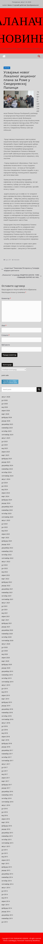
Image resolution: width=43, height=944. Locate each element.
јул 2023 (5, 524)
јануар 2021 (6, 627)
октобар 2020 (7, 637)
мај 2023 (5, 531)
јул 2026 (5, 400)
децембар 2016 (7, 791)
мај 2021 (5, 613)
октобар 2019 (7, 678)
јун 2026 (5, 404)
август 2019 (6, 685)
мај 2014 (5, 898)
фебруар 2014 (7, 908)
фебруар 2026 (7, 417)
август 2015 (6, 846)
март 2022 (5, 579)
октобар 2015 (7, 839)
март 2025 (5, 455)
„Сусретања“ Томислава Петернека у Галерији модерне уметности (21, 269)
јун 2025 (5, 445)
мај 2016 (5, 815)
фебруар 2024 (7, 500)
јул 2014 (5, 891)
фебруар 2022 (7, 582)
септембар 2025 (7, 435)
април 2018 (6, 737)
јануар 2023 (6, 544)
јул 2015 (5, 850)
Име (4, 325)
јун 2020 (5, 651)
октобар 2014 (7, 881)
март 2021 (5, 620)
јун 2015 (5, 853)
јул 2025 (5, 441)
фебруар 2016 (7, 826)
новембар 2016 (7, 795)
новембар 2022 (7, 551)
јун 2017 (5, 771)
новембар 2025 (7, 428)
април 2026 (6, 410)
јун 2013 (5, 922)
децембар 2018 (7, 709)
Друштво (6, 68)
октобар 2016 (7, 798)
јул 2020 (5, 647)
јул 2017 (5, 767)
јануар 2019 (6, 706)
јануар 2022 (6, 586)
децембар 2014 (7, 874)
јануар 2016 (6, 829)
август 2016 (6, 805)
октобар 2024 (7, 472)
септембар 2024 (7, 476)
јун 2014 (5, 894)
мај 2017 (5, 774)
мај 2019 (5, 692)
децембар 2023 (7, 507)
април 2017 (6, 778)
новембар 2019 (7, 675)
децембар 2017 (7, 750)
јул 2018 (5, 726)
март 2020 (5, 661)
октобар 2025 (7, 431)
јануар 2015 (6, 870)
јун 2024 (5, 486)
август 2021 (6, 603)
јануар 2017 (6, 788)
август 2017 (6, 764)
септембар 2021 (7, 599)
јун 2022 (5, 568)
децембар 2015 (7, 833)
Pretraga (39, 389)
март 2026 (5, 414)
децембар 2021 (7, 589)
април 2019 (6, 695)
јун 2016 (5, 812)
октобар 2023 (7, 513)
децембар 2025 (7, 424)
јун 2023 (5, 527)
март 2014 (5, 905)
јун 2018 (5, 730)
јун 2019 (5, 688)
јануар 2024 (6, 503)
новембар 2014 (7, 877)
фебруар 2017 (7, 785)
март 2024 (5, 496)
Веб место (6, 345)
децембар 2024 (7, 465)
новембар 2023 (7, 510)
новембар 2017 (7, 754)
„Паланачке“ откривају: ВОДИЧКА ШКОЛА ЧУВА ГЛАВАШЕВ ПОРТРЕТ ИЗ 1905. (20, 276)
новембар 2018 (7, 712)
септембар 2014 (7, 884)
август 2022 (6, 561)
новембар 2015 (7, 836)
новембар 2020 (7, 634)
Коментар (6, 298)
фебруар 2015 (7, 867)
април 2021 (6, 616)
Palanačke (16, 260)
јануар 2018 (6, 747)
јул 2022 (5, 565)
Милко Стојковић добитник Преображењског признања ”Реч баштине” (23, 6)
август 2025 (6, 438)
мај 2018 (5, 733)
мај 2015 (5, 857)
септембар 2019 (7, 682)
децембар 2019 (7, 671)
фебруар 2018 (7, 743)
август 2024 (6, 479)
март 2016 (5, 822)
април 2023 (6, 534)
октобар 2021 (7, 596)
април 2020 (6, 658)
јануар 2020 (6, 668)
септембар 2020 (7, 640)
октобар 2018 (7, 716)
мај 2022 (5, 572)
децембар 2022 (7, 548)
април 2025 (6, 452)
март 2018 (5, 740)
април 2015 (6, 860)
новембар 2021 (7, 592)
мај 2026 (5, 407)
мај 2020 (5, 654)
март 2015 (5, 863)
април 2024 (6, 493)
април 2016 (6, 819)
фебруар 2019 (7, 702)
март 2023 (5, 537)
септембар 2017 (7, 760)
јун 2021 (5, 610)
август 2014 (6, 887)
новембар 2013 (7, 918)
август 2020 (6, 644)
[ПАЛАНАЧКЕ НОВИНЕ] (4, 56)
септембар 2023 (7, 517)
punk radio (5, 375)
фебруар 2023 (7, 541)
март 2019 (5, 699)
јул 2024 (5, 483)
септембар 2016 (7, 802)
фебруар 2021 (7, 623)
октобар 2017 (7, 757)
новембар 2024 (7, 469)
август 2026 (6, 397)
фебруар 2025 (7, 459)
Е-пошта (6, 335)
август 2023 (6, 520)
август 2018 (6, 723)
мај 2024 (5, 489)
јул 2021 (5, 606)
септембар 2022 (7, 558)
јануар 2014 (6, 911)
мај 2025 (5, 448)
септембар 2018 (7, 719)
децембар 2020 (7, 630)
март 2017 (5, 781)
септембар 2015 (7, 843)
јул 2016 (5, 809)
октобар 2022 (7, 555)
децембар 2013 (7, 915)
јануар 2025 (6, 462)
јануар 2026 (6, 421)
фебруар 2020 (7, 664)
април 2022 (6, 575)
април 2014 (6, 901)
